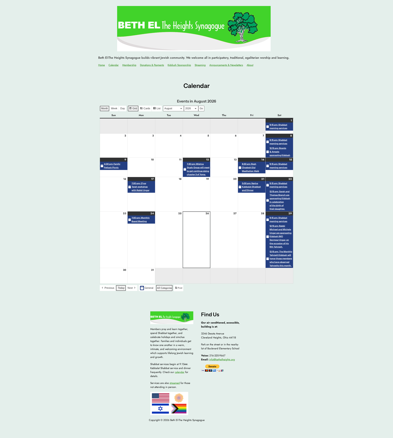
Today (121, 288)
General (149, 288)
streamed (175, 383)
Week (114, 108)
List (156, 109)
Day (122, 108)
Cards (145, 109)
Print (178, 288)
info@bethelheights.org (222, 359)
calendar (179, 372)
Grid (133, 109)
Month (104, 108)
